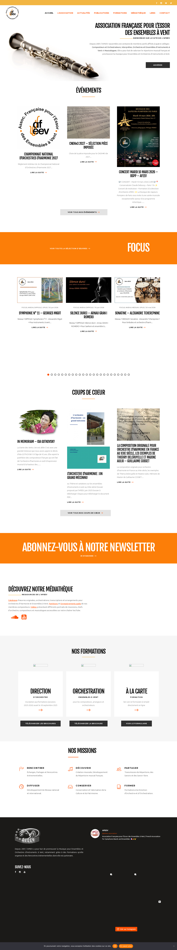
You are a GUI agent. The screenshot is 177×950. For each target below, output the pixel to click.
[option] (40, 303)
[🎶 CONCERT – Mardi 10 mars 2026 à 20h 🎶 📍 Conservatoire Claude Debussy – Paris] (126, 910)
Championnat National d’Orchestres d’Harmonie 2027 (38, 156)
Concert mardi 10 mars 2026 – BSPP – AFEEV (138, 174)
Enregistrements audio (71, 604)
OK (115, 946)
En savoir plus (126, 946)
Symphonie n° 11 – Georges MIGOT (40, 313)
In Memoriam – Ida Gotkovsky (36, 441)
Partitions (53, 604)
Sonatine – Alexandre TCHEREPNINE (137, 313)
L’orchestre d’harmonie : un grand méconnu (84, 476)
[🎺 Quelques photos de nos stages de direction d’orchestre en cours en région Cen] (102, 883)
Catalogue (12, 600)
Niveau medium (132, 307)
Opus (45, 307)
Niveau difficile (35, 307)
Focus (24, 307)
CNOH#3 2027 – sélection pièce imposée (88, 145)
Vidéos (34, 607)
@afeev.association (109, 833)
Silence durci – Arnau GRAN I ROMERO (88, 315)
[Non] (173, 946)
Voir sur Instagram (128, 929)
